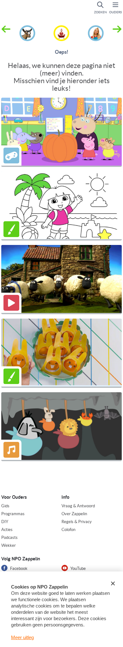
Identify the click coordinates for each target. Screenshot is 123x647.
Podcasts (9, 537)
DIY (4, 521)
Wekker (8, 545)
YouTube (77, 568)
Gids (5, 506)
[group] (27, 32)
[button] (117, 33)
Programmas (13, 513)
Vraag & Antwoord (78, 506)
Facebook (18, 568)
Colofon (68, 529)
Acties (7, 529)
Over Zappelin (74, 513)
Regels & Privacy (77, 521)
